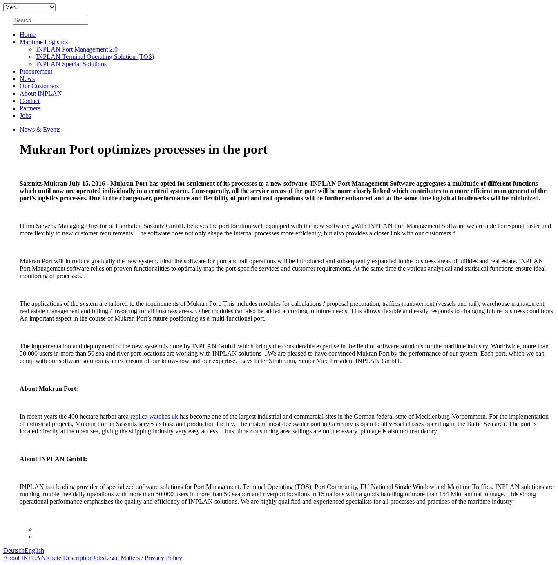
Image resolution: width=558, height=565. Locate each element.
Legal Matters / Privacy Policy (143, 557)
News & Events (40, 129)
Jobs (25, 115)
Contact (30, 100)
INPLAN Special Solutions (71, 64)
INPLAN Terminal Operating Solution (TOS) (95, 56)
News (27, 78)
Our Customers (39, 86)
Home (28, 34)
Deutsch (14, 550)
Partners (30, 108)
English (34, 550)
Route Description (69, 557)
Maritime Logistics (44, 41)
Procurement (36, 71)
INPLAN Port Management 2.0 (77, 49)
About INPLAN (41, 93)
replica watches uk (154, 416)
